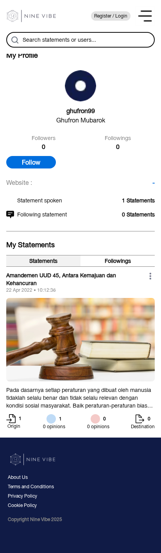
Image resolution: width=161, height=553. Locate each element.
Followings (118, 261)
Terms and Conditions (31, 486)
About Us (18, 477)
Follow (31, 162)
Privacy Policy (22, 496)
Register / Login (110, 16)
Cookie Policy (22, 505)
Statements (43, 261)
